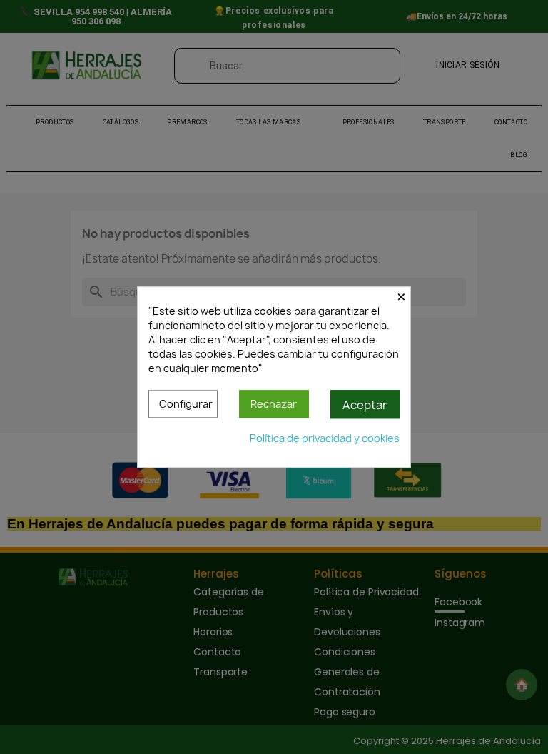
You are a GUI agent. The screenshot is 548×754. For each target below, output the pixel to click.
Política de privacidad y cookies (325, 438)
